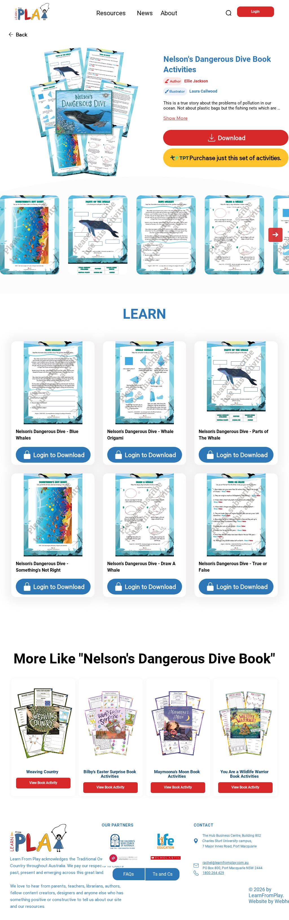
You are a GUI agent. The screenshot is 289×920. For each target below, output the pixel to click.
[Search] (229, 13)
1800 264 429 (213, 873)
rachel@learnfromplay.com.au (226, 863)
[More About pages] (180, 13)
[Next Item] (275, 235)
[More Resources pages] (128, 13)
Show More (175, 118)
